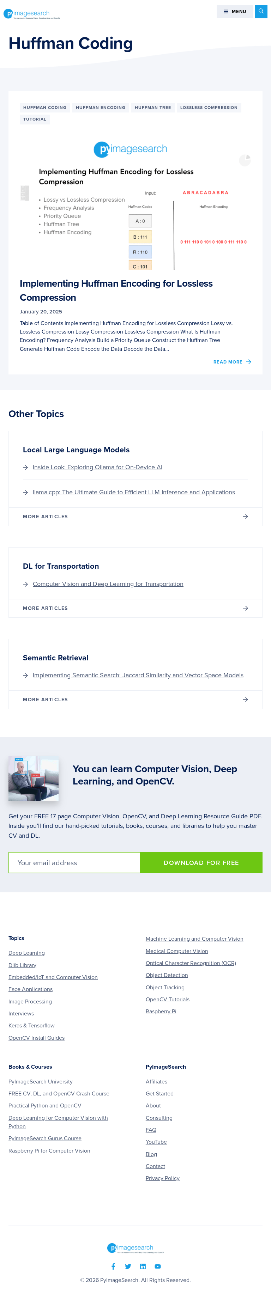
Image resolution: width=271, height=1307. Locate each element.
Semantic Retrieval (56, 657)
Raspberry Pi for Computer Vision (49, 1150)
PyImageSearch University (40, 1081)
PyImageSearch (32, 14)
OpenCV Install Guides (36, 1038)
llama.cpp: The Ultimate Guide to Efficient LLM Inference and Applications (134, 492)
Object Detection (167, 975)
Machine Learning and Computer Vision (194, 938)
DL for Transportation (61, 566)
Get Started (160, 1093)
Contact (155, 1166)
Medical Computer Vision (177, 951)
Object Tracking (165, 987)
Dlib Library (22, 965)
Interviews (21, 1013)
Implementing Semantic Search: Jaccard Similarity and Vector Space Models (138, 675)
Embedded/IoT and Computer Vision (53, 977)
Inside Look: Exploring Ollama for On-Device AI (97, 467)
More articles (45, 517)
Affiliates (156, 1081)
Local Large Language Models (76, 449)
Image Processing (30, 1001)
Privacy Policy (163, 1178)
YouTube (156, 1142)
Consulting (159, 1118)
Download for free (201, 863)
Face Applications (30, 989)
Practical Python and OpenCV (45, 1105)
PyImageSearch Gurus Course (45, 1138)
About (153, 1105)
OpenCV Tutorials (167, 999)
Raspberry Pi (161, 1011)
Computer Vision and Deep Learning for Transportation (108, 584)
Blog (151, 1154)
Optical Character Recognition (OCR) (191, 963)
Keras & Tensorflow (31, 1025)
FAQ (151, 1130)
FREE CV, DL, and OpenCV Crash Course (58, 1093)
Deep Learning (26, 953)
